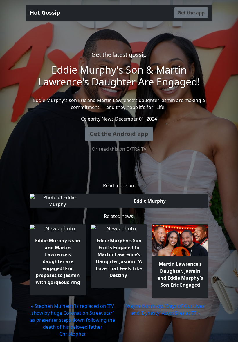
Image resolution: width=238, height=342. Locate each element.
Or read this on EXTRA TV (119, 149)
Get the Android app (119, 134)
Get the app (191, 13)
